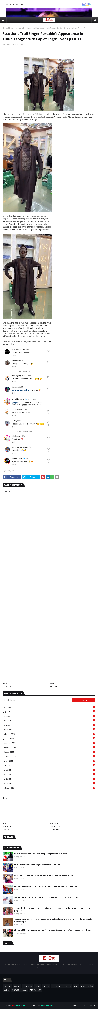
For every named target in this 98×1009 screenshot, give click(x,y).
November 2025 (49, 747)
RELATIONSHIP (8, 830)
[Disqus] (49, 583)
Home (5, 28)
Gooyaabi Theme (47, 1005)
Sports (24, 990)
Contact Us (7, 686)
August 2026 (49, 707)
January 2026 (49, 738)
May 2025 (49, 774)
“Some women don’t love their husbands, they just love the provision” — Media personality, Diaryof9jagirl (53, 920)
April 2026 (49, 725)
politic (90, 986)
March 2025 (49, 783)
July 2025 (49, 765)
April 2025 (49, 779)
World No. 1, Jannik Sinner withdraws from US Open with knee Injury (43, 875)
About (52, 683)
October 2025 (49, 752)
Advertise (53, 686)
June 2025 (49, 770)
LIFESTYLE (59, 986)
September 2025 (49, 756)
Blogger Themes (22, 1005)
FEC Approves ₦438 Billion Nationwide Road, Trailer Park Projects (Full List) (45, 886)
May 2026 (49, 720)
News (83, 986)
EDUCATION (7, 826)
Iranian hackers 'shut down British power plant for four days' (40, 853)
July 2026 (49, 711)
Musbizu (7, 44)
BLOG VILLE (54, 823)
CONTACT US (54, 830)
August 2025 (49, 761)
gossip (37, 986)
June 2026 (49, 716)
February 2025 (49, 788)
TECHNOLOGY (55, 826)
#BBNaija (7, 986)
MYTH (76, 986)
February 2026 (49, 734)
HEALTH (46, 986)
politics (6, 990)
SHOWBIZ (15, 990)
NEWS (5, 823)
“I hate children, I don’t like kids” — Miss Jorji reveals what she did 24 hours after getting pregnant (52, 909)
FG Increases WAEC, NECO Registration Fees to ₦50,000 (37, 864)
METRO (68, 986)
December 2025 (49, 743)
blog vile (11, 28)
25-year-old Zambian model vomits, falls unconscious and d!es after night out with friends (53, 930)
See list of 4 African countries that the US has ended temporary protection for (48, 897)
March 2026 (49, 729)
